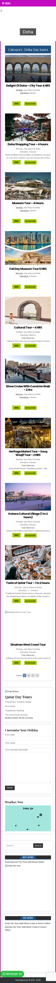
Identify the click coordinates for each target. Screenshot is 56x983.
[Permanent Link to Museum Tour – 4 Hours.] (28, 186)
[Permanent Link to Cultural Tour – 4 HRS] (28, 310)
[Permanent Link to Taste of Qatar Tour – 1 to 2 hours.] (28, 562)
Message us (14, 973)
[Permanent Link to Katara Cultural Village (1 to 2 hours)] (28, 497)
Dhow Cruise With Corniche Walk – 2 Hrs (28, 388)
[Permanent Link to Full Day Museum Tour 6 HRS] (28, 248)
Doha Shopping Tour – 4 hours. (28, 144)
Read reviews (11, 718)
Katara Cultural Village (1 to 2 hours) (28, 515)
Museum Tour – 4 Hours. (28, 203)
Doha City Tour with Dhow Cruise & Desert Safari (27, 923)
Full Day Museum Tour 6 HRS (28, 269)
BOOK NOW (30, 104)
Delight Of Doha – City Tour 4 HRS (28, 86)
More (18, 104)
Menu (7, 3)
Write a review (26, 718)
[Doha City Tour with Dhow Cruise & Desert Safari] (26, 946)
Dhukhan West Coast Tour (28, 645)
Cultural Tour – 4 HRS (28, 327)
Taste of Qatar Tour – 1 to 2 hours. (28, 583)
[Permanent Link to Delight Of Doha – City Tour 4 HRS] (28, 68)
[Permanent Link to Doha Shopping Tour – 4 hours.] (28, 127)
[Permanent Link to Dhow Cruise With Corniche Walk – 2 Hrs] (28, 369)
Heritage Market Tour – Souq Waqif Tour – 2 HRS (28, 453)
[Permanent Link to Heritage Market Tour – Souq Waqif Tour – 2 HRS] (28, 433)
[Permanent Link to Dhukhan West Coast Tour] (28, 626)
